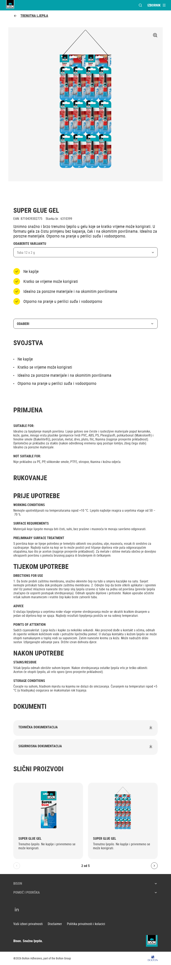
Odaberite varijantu (29, 244)
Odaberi (23, 323)
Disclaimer (55, 924)
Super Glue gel (29, 839)
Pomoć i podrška (26, 892)
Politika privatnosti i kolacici (86, 924)
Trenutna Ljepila (34, 16)
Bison (17, 883)
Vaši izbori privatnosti (28, 924)
